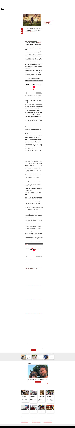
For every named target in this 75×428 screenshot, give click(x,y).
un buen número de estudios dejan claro (34, 29)
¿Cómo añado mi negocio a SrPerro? (24, 422)
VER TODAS (52, 353)
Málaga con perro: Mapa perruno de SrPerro (36, 422)
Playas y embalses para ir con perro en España (48, 422)
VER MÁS (38, 381)
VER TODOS (52, 404)
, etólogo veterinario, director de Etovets (31, 41)
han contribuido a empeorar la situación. (31, 31)
